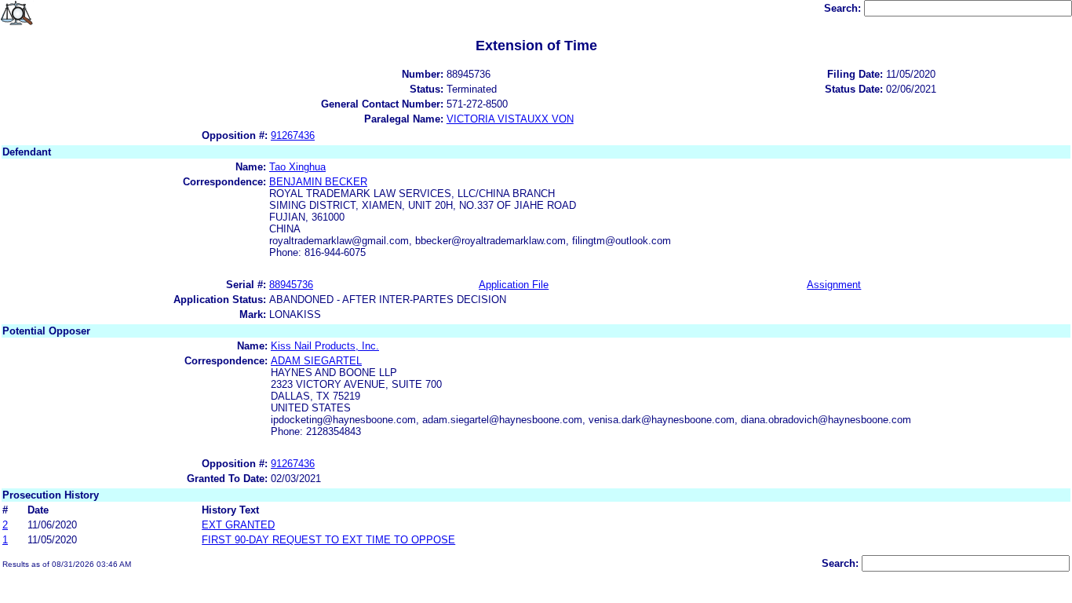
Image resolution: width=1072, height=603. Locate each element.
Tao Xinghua (297, 167)
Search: (844, 8)
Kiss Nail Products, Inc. (325, 346)
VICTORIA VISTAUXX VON (510, 119)
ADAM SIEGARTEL (316, 361)
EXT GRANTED (238, 525)
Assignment (834, 285)
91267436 (293, 135)
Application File (514, 285)
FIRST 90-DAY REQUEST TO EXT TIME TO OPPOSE (328, 540)
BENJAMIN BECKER (318, 182)
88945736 (291, 285)
